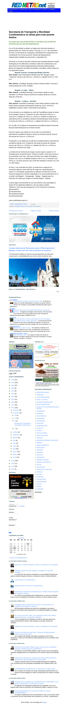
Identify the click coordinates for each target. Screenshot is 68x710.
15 (31, 546)
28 (28, 550)
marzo (15, 451)
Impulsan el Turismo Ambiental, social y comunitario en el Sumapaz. (36, 565)
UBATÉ (38, 486)
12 (22, 546)
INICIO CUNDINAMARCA (34, 9)
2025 (13, 382)
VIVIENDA (39, 489)
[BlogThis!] (32, 204)
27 (25, 550)
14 (28, 546)
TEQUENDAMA (41, 481)
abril (14, 449)
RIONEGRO (40, 457)
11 (18, 546)
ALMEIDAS (40, 395)
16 (11, 548)
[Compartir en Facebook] (33, 204)
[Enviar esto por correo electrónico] (31, 204)
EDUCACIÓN (40, 421)
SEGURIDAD (37, 206)
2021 (13, 394)
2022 (13, 391)
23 (11, 550)
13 (25, 546)
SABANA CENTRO (42, 460)
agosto (15, 437)
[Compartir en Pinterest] (34, 204)
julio (14, 440)
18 (18, 548)
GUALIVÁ (39, 428)
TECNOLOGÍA (41, 479)
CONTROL (39, 413)
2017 (13, 405)
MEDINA (39, 443)
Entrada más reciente (16, 211)
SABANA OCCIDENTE (43, 462)
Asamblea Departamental (44, 402)
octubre (15, 432)
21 (28, 548)
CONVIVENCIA (41, 416)
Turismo (39, 484)
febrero (15, 454)
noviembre (16, 413)
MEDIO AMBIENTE (42, 445)
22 (31, 548)
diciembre (16, 410)
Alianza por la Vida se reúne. (22, 327)
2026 (13, 380)
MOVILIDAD (28, 206)
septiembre (16, 435)
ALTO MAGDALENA (43, 397)
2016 (13, 407)
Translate (22, 506)
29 (16, 415)
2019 (13, 399)
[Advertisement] (34, 22)
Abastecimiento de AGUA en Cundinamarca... (29, 586)
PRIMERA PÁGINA (13, 9)
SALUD (38, 464)
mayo (15, 446)
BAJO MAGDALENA (43, 404)
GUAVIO (39, 430)
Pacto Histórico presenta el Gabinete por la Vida (28, 301)
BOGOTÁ (45, 9)
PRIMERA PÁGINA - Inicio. (19, 333)
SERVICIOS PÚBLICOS (44, 469)
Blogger (44, 702)
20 (25, 548)
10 (16, 418)
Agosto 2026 (21, 538)
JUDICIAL (39, 438)
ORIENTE (39, 452)
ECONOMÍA (40, 418)
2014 (13, 463)
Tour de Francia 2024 (20, 335)
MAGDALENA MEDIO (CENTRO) (47, 440)
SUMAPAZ (39, 477)
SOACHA (39, 472)
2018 (13, 402)
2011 (13, 469)
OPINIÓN (39, 450)
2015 (13, 460)
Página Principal (36, 211)
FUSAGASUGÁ (23, 9)
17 (14, 548)
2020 (13, 396)
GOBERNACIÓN (19, 206)
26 (22, 550)
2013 (13, 466)
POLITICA (39, 455)
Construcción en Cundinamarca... (25, 580)
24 (14, 550)
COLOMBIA (52, 9)
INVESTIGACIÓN (42, 435)
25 (18, 550)
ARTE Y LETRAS (42, 399)
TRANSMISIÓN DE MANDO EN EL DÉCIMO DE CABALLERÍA (35, 669)
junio (14, 443)
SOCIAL (39, 474)
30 (11, 552)
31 (14, 552)
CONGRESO (40, 411)
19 (22, 548)
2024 (13, 385)
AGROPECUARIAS (42, 392)
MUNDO (10, 11)
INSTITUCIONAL (41, 433)
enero (15, 457)
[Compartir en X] (33, 204)
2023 (13, 388)
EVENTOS (39, 423)
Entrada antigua (54, 211)
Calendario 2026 (21, 554)
